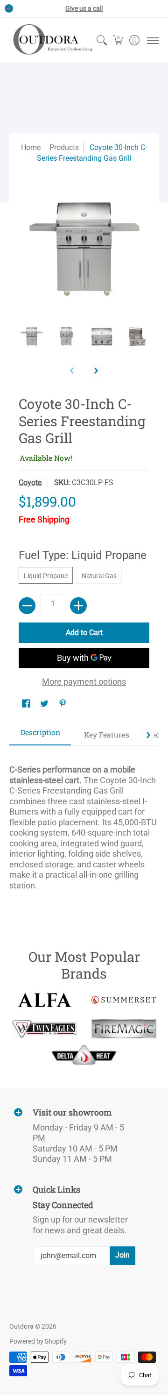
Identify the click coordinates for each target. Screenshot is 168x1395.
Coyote (30, 482)
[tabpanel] (84, 823)
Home (31, 147)
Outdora (21, 1326)
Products (64, 147)
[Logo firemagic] (124, 1028)
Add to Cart (84, 632)
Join (122, 1255)
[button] (118, 40)
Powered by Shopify (38, 1341)
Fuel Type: (83, 555)
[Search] (101, 40)
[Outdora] (51, 40)
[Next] (95, 370)
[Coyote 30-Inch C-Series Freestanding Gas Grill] (31, 337)
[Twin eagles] (44, 1028)
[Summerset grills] (124, 1000)
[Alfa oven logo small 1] (44, 1000)
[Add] (78, 605)
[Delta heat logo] (84, 1054)
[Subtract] (27, 605)
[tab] (40, 735)
